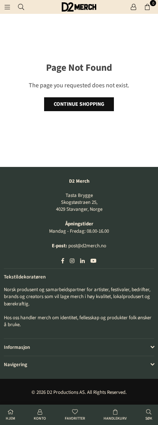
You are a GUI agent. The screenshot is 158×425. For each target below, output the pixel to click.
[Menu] (7, 7)
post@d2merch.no (87, 245)
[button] (147, 7)
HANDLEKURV (115, 418)
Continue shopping (79, 104)
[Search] (21, 7)
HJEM (10, 418)
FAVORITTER (75, 418)
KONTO (40, 418)
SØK (148, 418)
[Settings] (133, 7)
